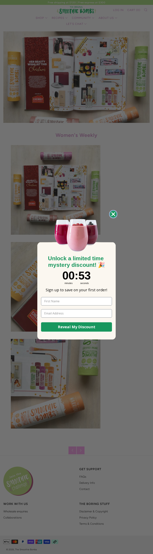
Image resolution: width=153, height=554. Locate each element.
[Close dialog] (113, 214)
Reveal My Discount (76, 326)
